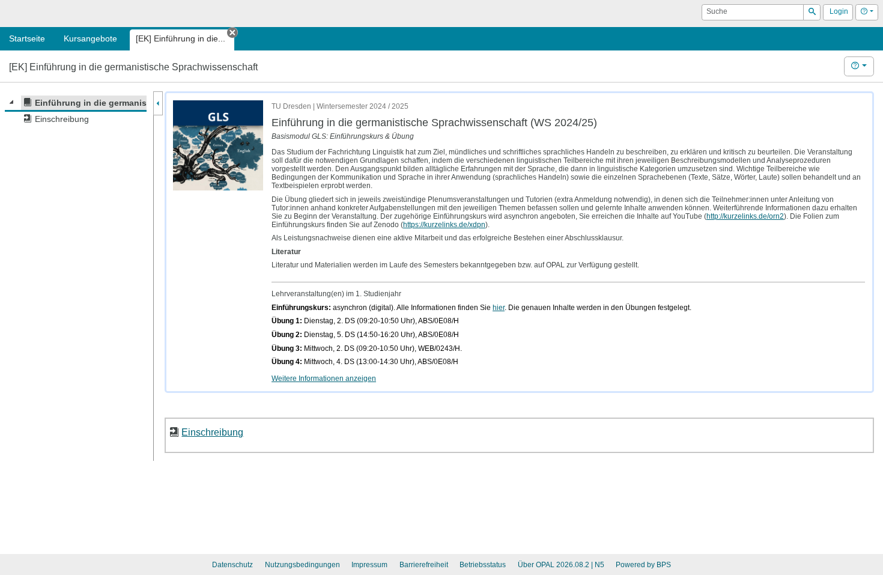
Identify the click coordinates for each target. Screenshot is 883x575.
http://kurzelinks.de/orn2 (745, 216)
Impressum (369, 565)
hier (499, 307)
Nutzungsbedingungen (302, 565)
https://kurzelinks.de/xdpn (444, 225)
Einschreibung (212, 432)
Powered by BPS (643, 565)
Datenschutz (232, 565)
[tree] (76, 111)
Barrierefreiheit (423, 565)
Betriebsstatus (483, 565)
